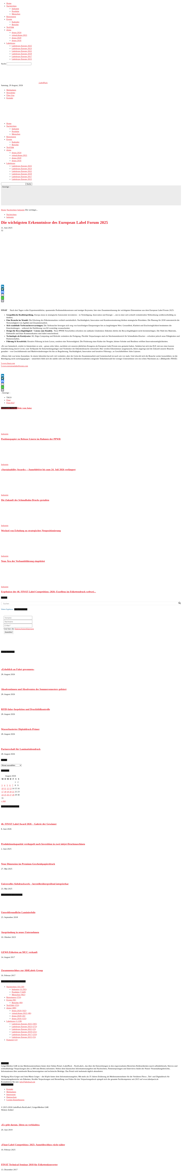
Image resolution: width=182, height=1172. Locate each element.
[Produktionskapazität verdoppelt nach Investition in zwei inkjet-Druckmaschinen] (7, 839)
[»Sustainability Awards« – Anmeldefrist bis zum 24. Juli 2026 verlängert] (15, 462)
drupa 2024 (16, 32)
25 (5, 795)
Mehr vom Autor (24, 408)
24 (2, 795)
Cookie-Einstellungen (15, 1100)
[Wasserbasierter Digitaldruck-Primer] (7, 724)
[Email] (91, 294)
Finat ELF (10, 403)
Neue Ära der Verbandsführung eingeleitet (23, 561)
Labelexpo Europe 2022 (22, 51)
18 (5, 792)
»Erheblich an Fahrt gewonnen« (17, 669)
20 (10, 792)
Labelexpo (10, 43)
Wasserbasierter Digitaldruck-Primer (20, 729)
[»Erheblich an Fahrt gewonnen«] (7, 664)
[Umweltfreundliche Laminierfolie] (7, 907)
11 (5, 788)
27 (10, 795)
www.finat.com (8, 363)
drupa (8, 30)
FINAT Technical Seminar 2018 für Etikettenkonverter (29, 1164)
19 (8, 792)
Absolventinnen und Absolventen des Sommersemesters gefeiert (33, 689)
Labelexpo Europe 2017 (22, 56)
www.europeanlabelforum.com (14, 366)
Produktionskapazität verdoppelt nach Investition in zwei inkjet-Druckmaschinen (43, 844)
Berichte (15, 24)
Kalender (15, 22)
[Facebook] (91, 292)
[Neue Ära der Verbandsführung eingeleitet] (15, 553)
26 (8, 795)
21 (13, 792)
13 (10, 788)
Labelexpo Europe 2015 (22, 59)
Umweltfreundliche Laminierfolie (18, 912)
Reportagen (11, 17)
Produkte (15, 11)
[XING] (91, 289)
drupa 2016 (16, 40)
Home (8, 3)
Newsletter (10, 93)
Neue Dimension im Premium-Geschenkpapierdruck (28, 864)
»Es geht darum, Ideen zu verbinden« (20, 1124)
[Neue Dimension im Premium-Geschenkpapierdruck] (7, 859)
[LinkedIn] (91, 286)
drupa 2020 (16, 38)
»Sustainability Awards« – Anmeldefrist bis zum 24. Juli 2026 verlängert (38, 469)
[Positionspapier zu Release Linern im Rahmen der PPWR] (15, 431)
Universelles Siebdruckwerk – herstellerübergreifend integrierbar (35, 883)
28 (13, 795)
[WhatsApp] (91, 297)
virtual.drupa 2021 (19, 35)
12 (8, 788)
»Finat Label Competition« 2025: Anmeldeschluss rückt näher (33, 1144)
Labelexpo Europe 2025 (22, 46)
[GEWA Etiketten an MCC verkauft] (7, 947)
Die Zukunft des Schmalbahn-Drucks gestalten (25, 500)
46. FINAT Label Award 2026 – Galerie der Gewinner (29, 824)
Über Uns (10, 95)
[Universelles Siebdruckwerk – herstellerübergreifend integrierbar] (7, 879)
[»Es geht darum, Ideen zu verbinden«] (7, 1120)
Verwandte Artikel (9, 408)
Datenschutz (11, 1097)
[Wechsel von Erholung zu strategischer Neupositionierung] (15, 523)
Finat (8, 400)
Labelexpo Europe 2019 (22, 54)
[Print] (91, 300)
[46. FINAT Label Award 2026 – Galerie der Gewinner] (7, 819)
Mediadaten (11, 90)
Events (9, 19)
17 (2, 792)
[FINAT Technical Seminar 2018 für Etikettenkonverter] (7, 1160)
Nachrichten (11, 6)
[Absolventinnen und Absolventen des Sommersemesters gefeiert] (7, 684)
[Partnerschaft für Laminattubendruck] (7, 744)
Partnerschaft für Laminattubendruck (21, 749)
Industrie (15, 9)
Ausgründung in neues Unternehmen (20, 932)
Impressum (11, 1094)
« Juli (3, 801)
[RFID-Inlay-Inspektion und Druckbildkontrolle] (7, 704)
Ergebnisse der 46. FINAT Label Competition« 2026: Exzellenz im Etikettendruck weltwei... (48, 591)
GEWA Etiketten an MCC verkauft (19, 952)
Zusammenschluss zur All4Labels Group (22, 970)
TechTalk (10, 27)
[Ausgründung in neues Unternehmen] (7, 927)
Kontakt (9, 98)
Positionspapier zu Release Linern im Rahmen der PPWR (31, 439)
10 (2, 788)
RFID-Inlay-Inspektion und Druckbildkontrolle (25, 709)
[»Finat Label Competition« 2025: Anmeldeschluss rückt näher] (7, 1140)
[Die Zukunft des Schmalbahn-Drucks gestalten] (15, 492)
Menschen (16, 14)
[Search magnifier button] (179, 603)
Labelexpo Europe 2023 (22, 48)
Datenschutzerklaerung (24, 629)
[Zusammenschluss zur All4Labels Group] (7, 965)
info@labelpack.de (27, 1082)
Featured (11, 1040)
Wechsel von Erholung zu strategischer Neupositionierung (31, 530)
